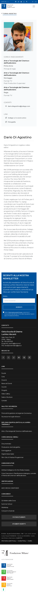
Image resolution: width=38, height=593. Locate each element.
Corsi (3, 377)
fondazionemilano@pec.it (13, 345)
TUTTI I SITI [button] (3, 1)
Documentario (6, 444)
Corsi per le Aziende (7, 511)
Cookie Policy (22, 540)
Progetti (4, 390)
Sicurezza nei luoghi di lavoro (10, 417)
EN (36, 1)
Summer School (6, 504)
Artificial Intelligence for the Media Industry (15, 470)
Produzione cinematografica (10, 447)
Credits (30, 540)
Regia (6, 92)
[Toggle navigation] (34, 6)
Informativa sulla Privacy (15, 312)
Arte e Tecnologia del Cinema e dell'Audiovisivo (16, 431)
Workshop (4, 507)
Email (5, 296)
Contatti (4, 400)
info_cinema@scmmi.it (12, 343)
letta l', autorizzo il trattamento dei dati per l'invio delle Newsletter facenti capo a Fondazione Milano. (19, 314)
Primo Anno (8, 66)
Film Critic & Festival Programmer (12, 457)
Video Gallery (5, 394)
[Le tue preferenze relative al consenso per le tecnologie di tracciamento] (3, 589)
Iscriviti (19, 307)
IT (32, 1)
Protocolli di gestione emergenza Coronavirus (16, 413)
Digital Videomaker (7, 454)
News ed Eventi (6, 383)
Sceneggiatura (6, 450)
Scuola (3, 373)
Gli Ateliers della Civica (8, 500)
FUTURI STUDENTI (19, 517)
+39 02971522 (8, 341)
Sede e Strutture (6, 397)
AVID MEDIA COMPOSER (10, 488)
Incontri (4, 387)
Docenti (4, 380)
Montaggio (8, 78)
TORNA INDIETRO (10, 13)
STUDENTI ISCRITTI (19, 524)
